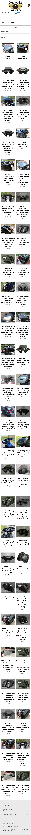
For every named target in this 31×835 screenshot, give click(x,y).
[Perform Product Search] (27, 17)
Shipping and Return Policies (11, 826)
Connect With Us (9, 814)
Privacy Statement (8, 823)
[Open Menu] (3, 6)
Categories (4, 31)
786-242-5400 (17, 12)
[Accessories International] (15, 6)
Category (6, 805)
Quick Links (7, 810)
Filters (3, 37)
